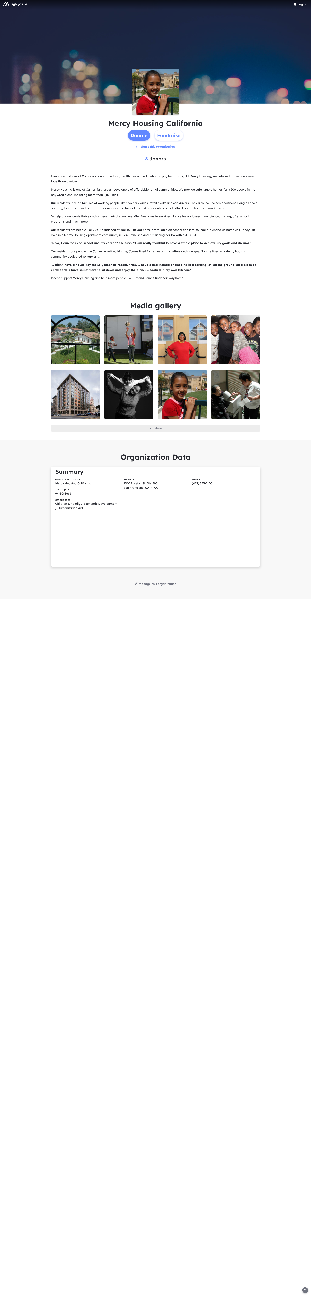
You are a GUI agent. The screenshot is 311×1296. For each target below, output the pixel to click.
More (158, 428)
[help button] (305, 1290)
